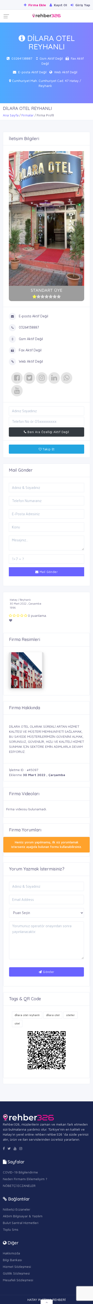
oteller (70, 1015)
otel (17, 1023)
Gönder (48, 972)
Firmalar (27, 115)
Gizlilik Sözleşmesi (16, 1273)
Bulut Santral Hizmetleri (20, 1223)
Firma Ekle (36, 5)
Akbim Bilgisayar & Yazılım (22, 1216)
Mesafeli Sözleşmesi (18, 1280)
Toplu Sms (10, 1229)
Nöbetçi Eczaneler (16, 1209)
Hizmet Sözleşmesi (17, 1266)
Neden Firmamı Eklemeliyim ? (25, 1179)
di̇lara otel (53, 1015)
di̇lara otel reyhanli (27, 1015)
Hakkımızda (11, 1253)
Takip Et (48, 449)
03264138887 (21, 58)
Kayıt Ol (60, 5)
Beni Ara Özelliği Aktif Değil (47, 432)
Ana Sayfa (11, 115)
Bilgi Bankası (12, 1260)
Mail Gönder (48, 572)
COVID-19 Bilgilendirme (20, 1172)
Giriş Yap (82, 5)
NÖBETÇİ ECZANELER (19, 1186)
